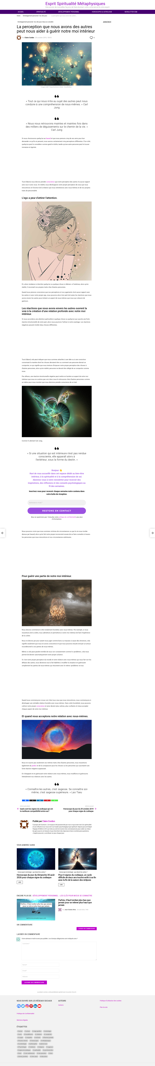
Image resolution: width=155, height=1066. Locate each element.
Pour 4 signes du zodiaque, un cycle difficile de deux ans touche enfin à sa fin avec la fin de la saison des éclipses (77, 877)
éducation (44, 1056)
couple (21, 1037)
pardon (34, 766)
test (20, 1053)
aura (20, 1034)
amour (28, 1031)
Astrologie (48, 1031)
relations (32, 1047)
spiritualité (37, 1050)
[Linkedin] (40, 800)
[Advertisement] (57, 165)
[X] (32, 800)
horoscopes (34, 1040)
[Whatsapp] (54, 800)
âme (51, 1053)
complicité (48, 1034)
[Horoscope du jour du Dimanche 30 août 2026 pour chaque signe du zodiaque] (36, 859)
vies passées (42, 1053)
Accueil (21, 12)
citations (39, 1034)
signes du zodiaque (24, 1050)
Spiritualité (41, 12)
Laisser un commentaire (86, 928)
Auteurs (60, 1005)
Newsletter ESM (131, 12)
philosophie (33, 1044)
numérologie (22, 1044)
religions (41, 1047)
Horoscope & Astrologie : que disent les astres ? (32, 872)
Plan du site (103, 1007)
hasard (48, 138)
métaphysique (46, 1040)
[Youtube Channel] (39, 1006)
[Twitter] (23, 1006)
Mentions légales (22, 1020)
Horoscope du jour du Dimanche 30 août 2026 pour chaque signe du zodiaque (36, 876)
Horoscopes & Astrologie (102, 12)
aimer (20, 1031)
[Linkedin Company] (35, 1006)
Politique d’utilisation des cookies (110, 1001)
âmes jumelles (23, 1056)
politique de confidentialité (67, 517)
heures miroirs (23, 1040)
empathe (29, 1037)
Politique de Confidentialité (25, 1013)
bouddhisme (29, 1034)
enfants (38, 1037)
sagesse (50, 1047)
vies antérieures (29, 1053)
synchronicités (48, 1050)
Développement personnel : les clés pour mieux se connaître (62, 896)
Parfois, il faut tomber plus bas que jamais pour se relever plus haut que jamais (75, 902)
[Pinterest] (47, 800)
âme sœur (34, 1056)
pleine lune (44, 1044)
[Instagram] (27, 1006)
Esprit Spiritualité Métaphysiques (75, 3)
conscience (50, 182)
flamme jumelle (48, 1037)
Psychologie (22, 1047)
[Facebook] (25, 800)
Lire (19, 882)
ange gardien (37, 1031)
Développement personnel (68, 12)
